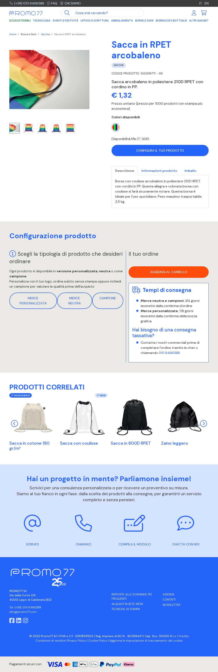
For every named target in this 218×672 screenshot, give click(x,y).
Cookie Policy (97, 640)
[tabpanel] (160, 191)
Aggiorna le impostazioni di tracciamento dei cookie (146, 640)
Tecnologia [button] (41, 20)
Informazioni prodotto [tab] (159, 170)
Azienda (168, 594)
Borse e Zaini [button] (144, 20)
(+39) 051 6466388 (29, 3)
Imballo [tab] (190, 170)
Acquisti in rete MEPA (127, 604)
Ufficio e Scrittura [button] (94, 20)
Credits (184, 636)
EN (207, 3)
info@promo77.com (23, 612)
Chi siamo (73, 3)
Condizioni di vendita (50, 640)
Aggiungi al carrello (168, 272)
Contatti (169, 599)
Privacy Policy (76, 640)
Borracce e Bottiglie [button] (171, 20)
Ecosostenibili (20, 20)
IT (201, 3)
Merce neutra (74, 300)
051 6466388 (169, 353)
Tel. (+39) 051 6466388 (25, 607)
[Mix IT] (116, 127)
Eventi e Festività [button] (65, 20)
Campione (107, 298)
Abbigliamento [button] (122, 20)
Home (12, 34)
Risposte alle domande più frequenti (132, 597)
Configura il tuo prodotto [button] (160, 150)
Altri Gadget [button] (199, 20)
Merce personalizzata (33, 300)
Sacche (45, 34)
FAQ (54, 3)
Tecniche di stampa (126, 609)
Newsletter (171, 605)
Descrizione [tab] (124, 170)
